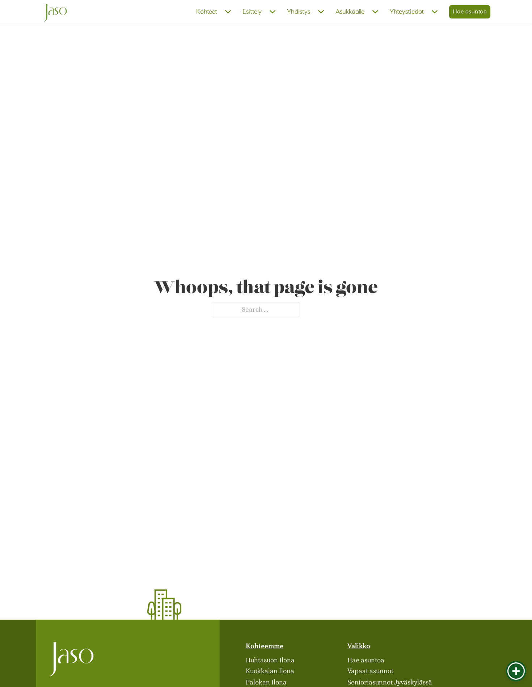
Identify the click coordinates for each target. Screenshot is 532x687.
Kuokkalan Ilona (270, 671)
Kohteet (206, 11)
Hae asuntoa (470, 11)
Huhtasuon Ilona (270, 660)
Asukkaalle (349, 11)
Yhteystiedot (407, 11)
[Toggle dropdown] (228, 11)
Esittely (252, 11)
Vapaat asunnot (370, 671)
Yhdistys (298, 11)
